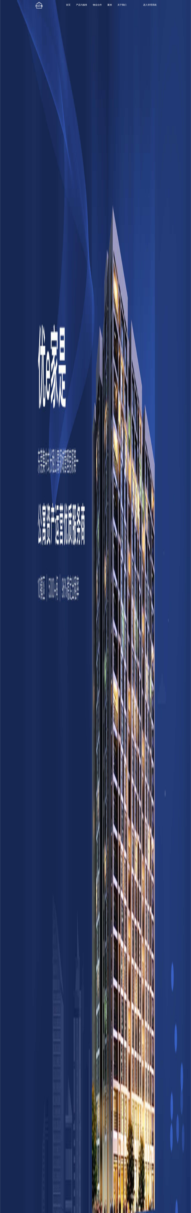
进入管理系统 (150, 5)
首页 (68, 5)
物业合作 (97, 5)
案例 (109, 5)
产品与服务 (81, 5)
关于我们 (121, 5)
